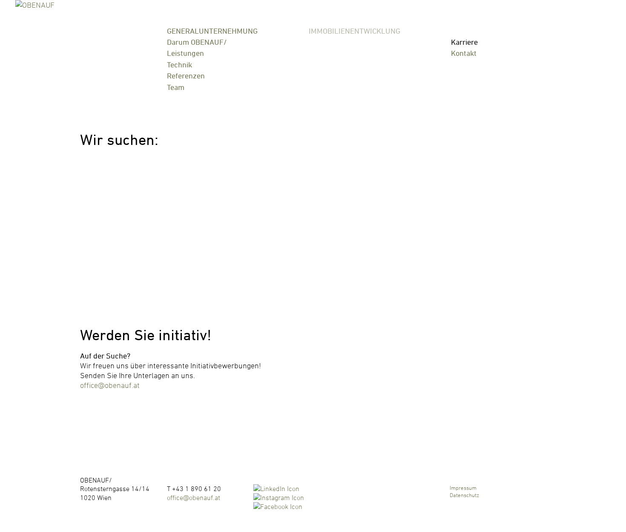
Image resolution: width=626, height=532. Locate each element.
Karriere (464, 42)
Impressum (463, 487)
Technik (179, 64)
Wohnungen (328, 64)
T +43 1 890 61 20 (194, 488)
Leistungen (185, 53)
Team (175, 87)
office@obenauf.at (110, 385)
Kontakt (464, 53)
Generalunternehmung (212, 31)
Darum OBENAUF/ (197, 42)
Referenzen (186, 75)
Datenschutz (464, 495)
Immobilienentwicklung (354, 31)
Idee (316, 42)
